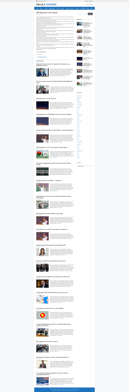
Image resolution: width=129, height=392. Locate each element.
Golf (77, 127)
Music (78, 137)
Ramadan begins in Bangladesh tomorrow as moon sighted (53, 114)
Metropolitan (79, 136)
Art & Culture (86, 29)
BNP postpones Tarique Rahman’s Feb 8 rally (49, 213)
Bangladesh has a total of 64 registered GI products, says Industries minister (53, 64)
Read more (64, 75)
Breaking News (79, 97)
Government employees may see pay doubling (49, 308)
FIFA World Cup (79, 120)
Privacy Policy (73, 389)
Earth (78, 112)
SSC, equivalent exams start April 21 (47, 341)
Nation (78, 139)
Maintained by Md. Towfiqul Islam (55, 389)
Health (78, 132)
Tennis (78, 152)
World (91, 8)
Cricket (78, 110)
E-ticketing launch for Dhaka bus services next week (52, 292)
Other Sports (79, 142)
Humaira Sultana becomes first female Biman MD (51, 245)
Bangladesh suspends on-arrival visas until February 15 (52, 357)
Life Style (62, 8)
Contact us (91, 1)
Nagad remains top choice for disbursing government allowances (88, 37)
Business (78, 99)
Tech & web (83, 8)
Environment (79, 115)
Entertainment (51, 8)
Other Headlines (39, 54)
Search (90, 13)
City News (78, 107)
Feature (78, 119)
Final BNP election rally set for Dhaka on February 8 (51, 229)
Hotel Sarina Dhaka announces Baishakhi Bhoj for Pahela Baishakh (87, 52)
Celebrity (46, 8)
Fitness (78, 122)
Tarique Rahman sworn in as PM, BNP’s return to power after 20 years (87, 71)
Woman (78, 156)
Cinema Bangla (79, 102)
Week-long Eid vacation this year (46, 98)
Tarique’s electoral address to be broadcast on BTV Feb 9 (53, 276)
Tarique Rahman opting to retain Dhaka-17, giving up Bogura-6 (55, 130)
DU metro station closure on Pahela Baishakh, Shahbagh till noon (54, 82)
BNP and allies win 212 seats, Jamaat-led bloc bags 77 (52, 147)
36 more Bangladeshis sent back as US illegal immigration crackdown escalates (53, 324)
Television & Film (80, 151)
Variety (87, 8)
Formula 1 (78, 126)
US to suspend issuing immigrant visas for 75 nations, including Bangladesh (52, 373)
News (41, 8)
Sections (76, 8)
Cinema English (79, 104)
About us (86, 1)
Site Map (77, 389)
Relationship (79, 144)
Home (38, 8)
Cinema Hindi (79, 105)
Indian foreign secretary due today (42, 57)
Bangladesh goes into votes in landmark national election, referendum (53, 196)
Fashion (78, 117)
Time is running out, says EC (41, 56)
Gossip (58, 8)
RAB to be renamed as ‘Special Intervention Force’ (51, 261)
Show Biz (67, 8)
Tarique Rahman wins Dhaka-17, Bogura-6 (49, 180)
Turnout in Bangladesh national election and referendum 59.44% (53, 163)
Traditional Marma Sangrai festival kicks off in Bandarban (87, 31)
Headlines (85, 69)
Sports (72, 8)
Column (78, 109)
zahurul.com (75, 390)
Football (78, 124)
